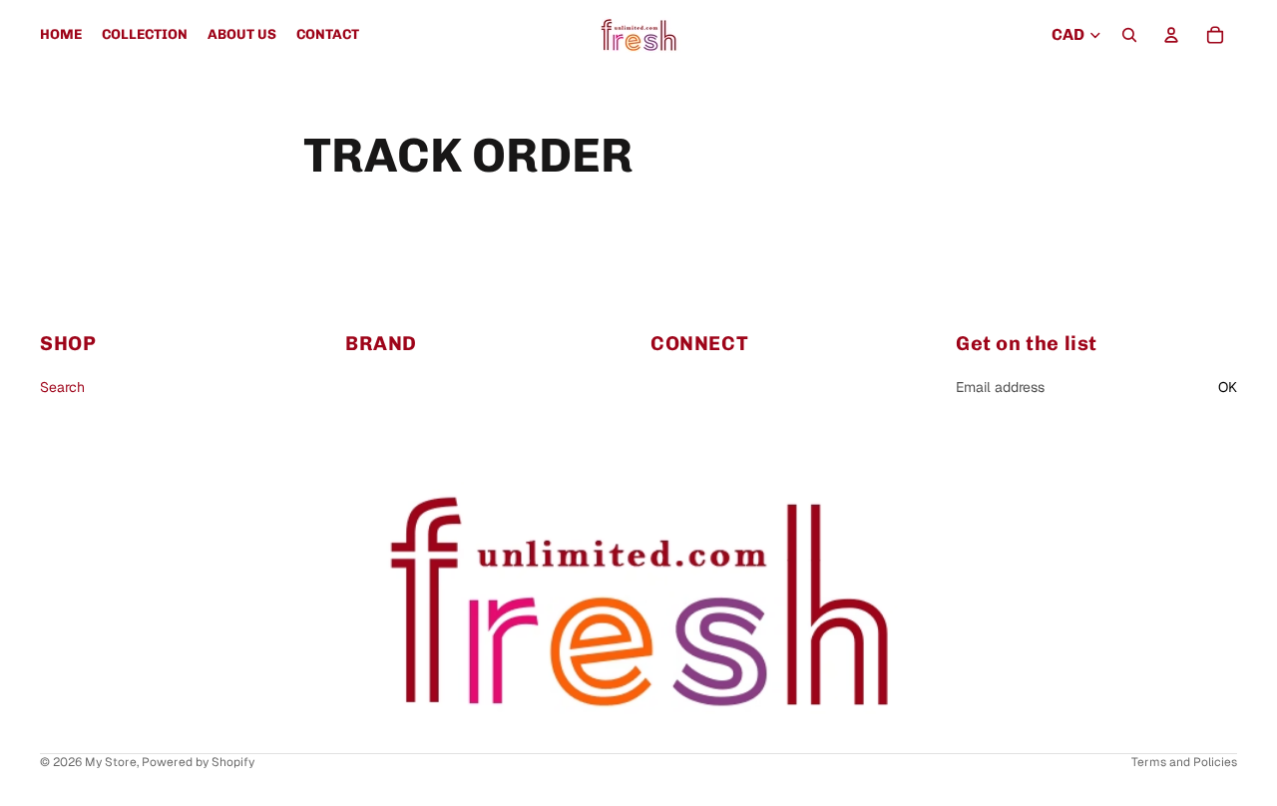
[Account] (1171, 35)
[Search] (1129, 35)
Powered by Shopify (198, 762)
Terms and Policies (1184, 762)
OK (1227, 388)
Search (62, 388)
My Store (111, 762)
